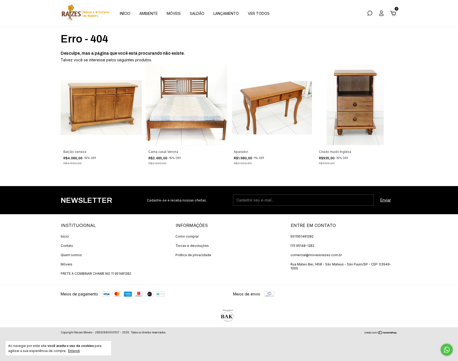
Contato (67, 246)
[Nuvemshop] (380, 333)
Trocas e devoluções (192, 246)
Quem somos (71, 255)
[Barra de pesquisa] (370, 14)
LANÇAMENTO (226, 13)
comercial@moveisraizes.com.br (316, 255)
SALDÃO (197, 13)
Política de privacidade (193, 255)
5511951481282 (302, 236)
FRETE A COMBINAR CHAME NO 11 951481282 (96, 274)
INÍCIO (125, 13)
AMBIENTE (148, 13)
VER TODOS (259, 13)
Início (65, 236)
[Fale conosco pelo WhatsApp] (447, 350)
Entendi (74, 351)
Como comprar (187, 236)
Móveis (66, 264)
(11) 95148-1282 (302, 246)
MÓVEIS (174, 13)
